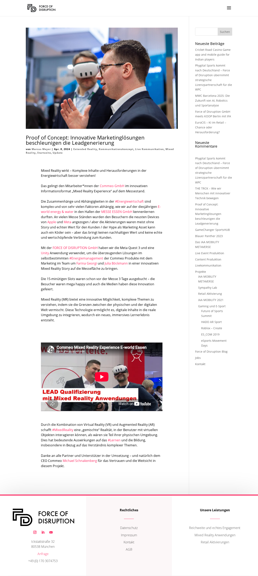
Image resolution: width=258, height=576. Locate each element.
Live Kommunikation (149, 149)
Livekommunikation (208, 265)
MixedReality (62, 430)
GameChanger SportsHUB (212, 230)
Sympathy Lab (207, 288)
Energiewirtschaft (129, 201)
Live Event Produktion (209, 253)
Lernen (114, 440)
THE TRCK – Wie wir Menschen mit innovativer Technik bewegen (212, 193)
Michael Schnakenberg (80, 460)
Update (58, 152)
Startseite (44, 152)
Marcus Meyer (41, 149)
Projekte (200, 272)
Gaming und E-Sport (212, 306)
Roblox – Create (211, 328)
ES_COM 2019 (210, 334)
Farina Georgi (86, 263)
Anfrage (43, 554)
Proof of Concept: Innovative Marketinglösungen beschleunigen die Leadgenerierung (85, 140)
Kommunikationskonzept (116, 149)
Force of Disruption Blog (211, 351)
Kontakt (200, 364)
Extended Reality (85, 149)
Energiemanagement (86, 258)
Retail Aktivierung (210, 294)
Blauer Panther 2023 (209, 236)
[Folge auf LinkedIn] (43, 532)
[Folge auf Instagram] (35, 532)
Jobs (198, 358)
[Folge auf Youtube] (51, 532)
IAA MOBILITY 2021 (211, 300)
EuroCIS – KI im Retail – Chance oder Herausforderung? (210, 127)
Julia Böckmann (116, 263)
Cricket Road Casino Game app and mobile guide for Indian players (213, 54)
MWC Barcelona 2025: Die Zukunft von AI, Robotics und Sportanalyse (212, 100)
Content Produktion (208, 259)
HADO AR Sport (211, 322)
